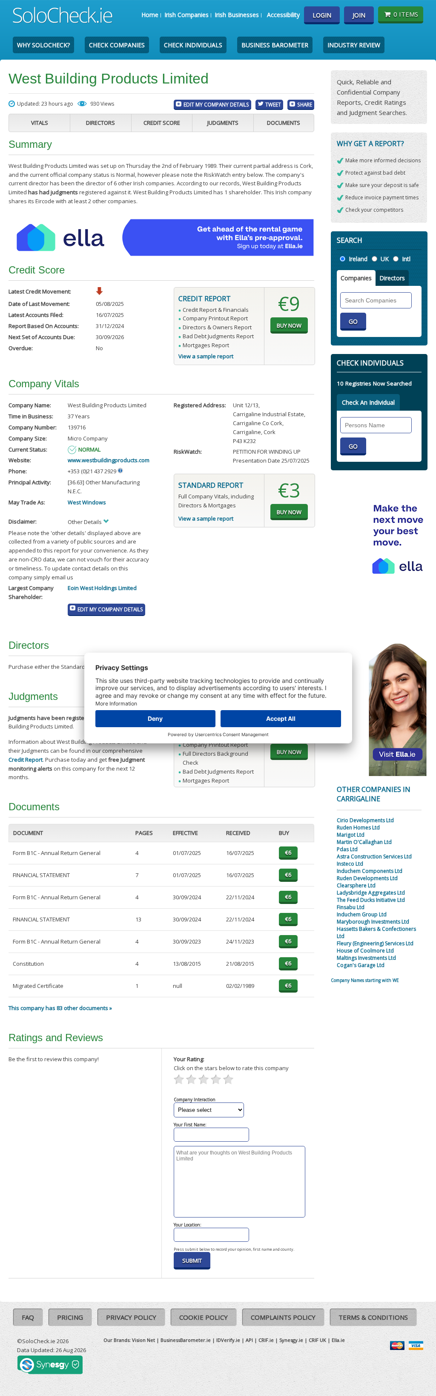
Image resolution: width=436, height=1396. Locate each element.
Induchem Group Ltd (362, 914)
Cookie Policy (203, 1317)
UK (385, 259)
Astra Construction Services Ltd (374, 856)
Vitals (39, 123)
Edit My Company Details (216, 104)
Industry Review (353, 45)
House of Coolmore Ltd (365, 950)
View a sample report (205, 356)
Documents (283, 123)
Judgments (222, 123)
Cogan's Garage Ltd (360, 965)
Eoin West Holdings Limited (102, 588)
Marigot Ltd (350, 834)
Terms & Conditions (373, 1317)
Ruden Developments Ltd (367, 878)
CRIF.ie (266, 1340)
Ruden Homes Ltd (358, 827)
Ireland (358, 259)
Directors (100, 123)
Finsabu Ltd (350, 907)
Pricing (70, 1317)
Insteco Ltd (350, 863)
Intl (406, 259)
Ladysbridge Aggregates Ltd (371, 892)
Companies (356, 278)
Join (359, 15)
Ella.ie (338, 1340)
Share (304, 104)
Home (149, 15)
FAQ (28, 1317)
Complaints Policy (283, 1317)
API (249, 1340)
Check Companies (117, 45)
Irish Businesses (237, 15)
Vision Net (143, 1340)
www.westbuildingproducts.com (108, 460)
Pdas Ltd (347, 849)
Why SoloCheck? (43, 45)
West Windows (87, 502)
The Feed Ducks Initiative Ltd (371, 900)
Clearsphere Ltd (356, 885)
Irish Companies (186, 15)
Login (322, 15)
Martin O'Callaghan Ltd (364, 842)
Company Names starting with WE (365, 980)
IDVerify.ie (228, 1340)
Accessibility (283, 15)
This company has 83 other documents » (60, 1008)
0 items (405, 14)
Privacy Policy (131, 1317)
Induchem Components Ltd (369, 871)
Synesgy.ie (291, 1340)
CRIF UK (317, 1340)
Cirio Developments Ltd (365, 820)
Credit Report (26, 759)
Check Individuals (193, 45)
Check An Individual (368, 402)
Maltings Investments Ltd (366, 957)
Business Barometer (274, 45)
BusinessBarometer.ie (186, 1340)
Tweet (273, 104)
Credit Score (161, 123)
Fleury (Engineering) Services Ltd (375, 943)
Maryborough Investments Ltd (373, 921)
